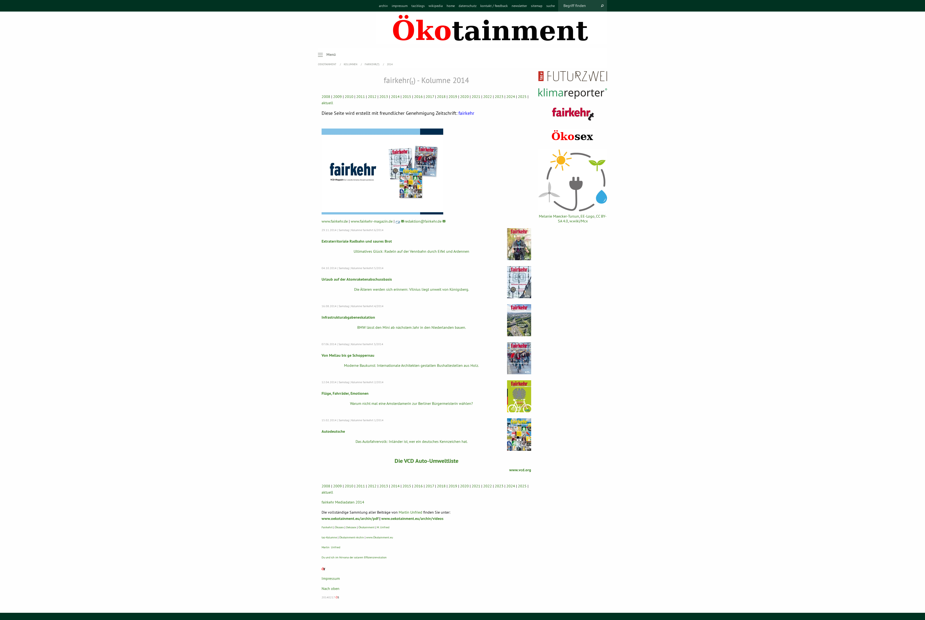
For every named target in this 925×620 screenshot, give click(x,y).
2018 (441, 96)
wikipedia (436, 6)
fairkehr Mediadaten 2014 (343, 502)
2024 (510, 96)
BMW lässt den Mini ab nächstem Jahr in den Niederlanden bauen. (411, 327)
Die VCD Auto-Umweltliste (426, 461)
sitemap (536, 6)
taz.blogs (418, 6)
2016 (418, 96)
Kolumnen (351, 64)
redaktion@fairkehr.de (423, 221)
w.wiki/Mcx (578, 221)
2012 (372, 96)
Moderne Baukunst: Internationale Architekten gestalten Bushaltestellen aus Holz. (411, 365)
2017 (430, 96)
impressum (400, 6)
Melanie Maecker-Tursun (559, 216)
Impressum (331, 578)
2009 (337, 96)
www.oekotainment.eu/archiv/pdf (350, 518)
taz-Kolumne (329, 537)
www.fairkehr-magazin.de (372, 221)
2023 (499, 96)
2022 (487, 96)
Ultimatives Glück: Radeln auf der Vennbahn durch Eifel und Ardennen (411, 251)
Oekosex (351, 527)
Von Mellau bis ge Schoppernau (348, 355)
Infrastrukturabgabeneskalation (348, 317)
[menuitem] (383, 6)
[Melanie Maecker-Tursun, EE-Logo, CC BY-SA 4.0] (572, 180)
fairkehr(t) (372, 64)
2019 (453, 96)
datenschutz (467, 6)
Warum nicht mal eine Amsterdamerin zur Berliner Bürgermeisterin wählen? (411, 403)
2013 (383, 96)
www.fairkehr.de (335, 221)
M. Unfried (383, 527)
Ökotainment (366, 527)
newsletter (519, 6)
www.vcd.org (520, 469)
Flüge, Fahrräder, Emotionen (345, 393)
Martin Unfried (410, 512)
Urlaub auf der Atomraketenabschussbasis (357, 279)
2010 (349, 96)
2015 (407, 96)
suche (550, 6)
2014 (390, 64)
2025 (522, 96)
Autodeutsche (333, 431)
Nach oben (330, 588)
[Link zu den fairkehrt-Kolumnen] (573, 114)
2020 (464, 96)
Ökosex (339, 527)
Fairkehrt (327, 527)
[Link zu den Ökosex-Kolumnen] (572, 135)
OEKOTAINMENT (327, 64)
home (451, 6)
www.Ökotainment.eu (379, 537)
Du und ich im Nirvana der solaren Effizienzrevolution (354, 557)
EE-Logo (588, 216)
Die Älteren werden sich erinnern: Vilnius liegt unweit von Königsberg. (411, 289)
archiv (383, 6)
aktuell (327, 102)
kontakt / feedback (494, 6)
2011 (360, 96)
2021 (476, 96)
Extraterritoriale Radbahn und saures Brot (357, 241)
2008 (326, 96)
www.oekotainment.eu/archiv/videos (412, 518)
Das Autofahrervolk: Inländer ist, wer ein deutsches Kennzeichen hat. (412, 441)
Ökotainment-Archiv (351, 537)
